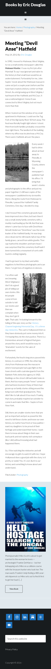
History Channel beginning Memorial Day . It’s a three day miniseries (25, 326)
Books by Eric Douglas (25, 4)
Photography (22, 474)
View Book (14, 589)
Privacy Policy (11, 649)
